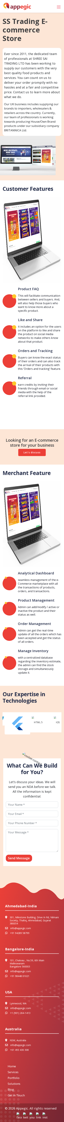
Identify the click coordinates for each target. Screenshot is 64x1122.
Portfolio (13, 1078)
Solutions (14, 1084)
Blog (11, 1089)
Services (13, 1072)
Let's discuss (32, 452)
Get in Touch (16, 1095)
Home (12, 1066)
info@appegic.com (20, 928)
